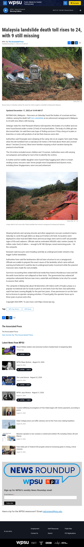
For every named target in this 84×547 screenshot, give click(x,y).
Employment (35, 528)
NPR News (28, 309)
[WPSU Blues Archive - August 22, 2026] (8, 365)
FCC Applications (70, 533)
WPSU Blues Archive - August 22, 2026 (30, 362)
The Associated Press (16, 42)
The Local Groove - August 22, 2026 (29, 377)
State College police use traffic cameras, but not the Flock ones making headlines (45, 421)
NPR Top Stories (14, 309)
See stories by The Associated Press (17, 335)
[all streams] (81, 10)
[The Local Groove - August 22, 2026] (8, 380)
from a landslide (36, 118)
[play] (5, 10)
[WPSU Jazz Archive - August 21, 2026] (8, 396)
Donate (76, 3)
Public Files (68, 528)
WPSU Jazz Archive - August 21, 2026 (30, 393)
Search (50, 533)
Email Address (9, 494)
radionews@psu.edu (52, 511)
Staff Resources (53, 528)
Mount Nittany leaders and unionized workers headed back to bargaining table (44, 347)
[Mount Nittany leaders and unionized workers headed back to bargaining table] (8, 350)
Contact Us (34, 533)
